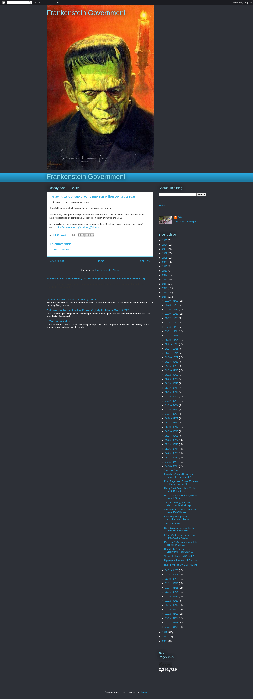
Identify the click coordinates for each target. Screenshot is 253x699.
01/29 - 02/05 (172, 609)
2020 (165, 262)
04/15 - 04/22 (172, 462)
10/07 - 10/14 (172, 353)
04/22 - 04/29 (172, 457)
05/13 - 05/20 (172, 444)
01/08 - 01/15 (172, 622)
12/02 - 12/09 (172, 318)
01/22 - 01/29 (172, 614)
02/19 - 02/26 (172, 596)
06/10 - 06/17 (172, 427)
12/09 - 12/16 (172, 314)
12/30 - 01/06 (172, 300)
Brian (180, 217)
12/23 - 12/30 (172, 305)
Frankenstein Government (86, 12)
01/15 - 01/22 (172, 618)
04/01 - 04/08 (172, 570)
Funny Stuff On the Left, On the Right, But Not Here (180, 489)
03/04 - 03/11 (172, 587)
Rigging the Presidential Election (180, 560)
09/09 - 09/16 (172, 370)
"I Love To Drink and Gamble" (179, 556)
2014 (165, 288)
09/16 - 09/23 (172, 366)
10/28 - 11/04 (172, 340)
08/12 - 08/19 (172, 388)
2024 (165, 244)
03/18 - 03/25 (172, 579)
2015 (165, 284)
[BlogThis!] (83, 235)
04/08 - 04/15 (172, 466)
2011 (165, 632)
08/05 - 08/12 (172, 392)
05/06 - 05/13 (172, 449)
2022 (165, 253)
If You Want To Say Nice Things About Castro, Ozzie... (180, 536)
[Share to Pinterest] (92, 235)
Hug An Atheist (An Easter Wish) (180, 565)
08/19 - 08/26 (172, 383)
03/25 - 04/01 (172, 574)
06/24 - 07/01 (172, 418)
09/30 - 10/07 (172, 357)
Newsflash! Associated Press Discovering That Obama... (179, 550)
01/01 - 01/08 (172, 627)
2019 (165, 266)
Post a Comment (62, 249)
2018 (165, 271)
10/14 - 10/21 (172, 348)
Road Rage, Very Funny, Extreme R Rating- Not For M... (181, 482)
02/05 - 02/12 (172, 605)
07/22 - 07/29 (172, 401)
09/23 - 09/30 (172, 361)
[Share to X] (86, 235)
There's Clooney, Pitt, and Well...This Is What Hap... (178, 504)
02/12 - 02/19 (172, 601)
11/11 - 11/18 (172, 331)
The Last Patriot (172, 523)
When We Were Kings (59, 321)
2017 (165, 275)
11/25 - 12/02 (172, 322)
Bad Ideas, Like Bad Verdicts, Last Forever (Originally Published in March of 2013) (96, 278)
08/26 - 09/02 (172, 379)
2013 (165, 292)
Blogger (143, 692)
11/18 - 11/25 (172, 327)
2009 (165, 641)
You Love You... (172, 470)
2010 (165, 636)
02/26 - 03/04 (172, 592)
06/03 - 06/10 (172, 431)
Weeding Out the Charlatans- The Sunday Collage (71, 299)
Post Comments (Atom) (107, 270)
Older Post (143, 261)
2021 (165, 258)
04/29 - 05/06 (172, 453)
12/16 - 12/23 (172, 309)
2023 (165, 249)
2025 (165, 240)
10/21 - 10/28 (172, 344)
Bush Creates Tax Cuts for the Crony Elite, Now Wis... (179, 529)
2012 (165, 297)
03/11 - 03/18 (172, 583)
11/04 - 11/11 (172, 335)
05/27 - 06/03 (172, 436)
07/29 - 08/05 (172, 396)
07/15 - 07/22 (172, 405)
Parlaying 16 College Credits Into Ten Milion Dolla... (180, 543)
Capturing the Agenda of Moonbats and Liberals (176, 518)
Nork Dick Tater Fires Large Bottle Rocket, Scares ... (181, 497)
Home (100, 261)
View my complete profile (186, 221)
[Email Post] (73, 235)
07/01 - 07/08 (172, 414)
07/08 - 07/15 (172, 409)
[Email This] (79, 235)
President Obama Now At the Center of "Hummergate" (178, 475)
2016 (165, 279)
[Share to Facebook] (89, 235)
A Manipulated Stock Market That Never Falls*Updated (181, 511)
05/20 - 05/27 (172, 440)
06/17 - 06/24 (172, 422)
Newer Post (56, 261)
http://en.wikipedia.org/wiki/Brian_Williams (78, 227)
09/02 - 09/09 (172, 375)
